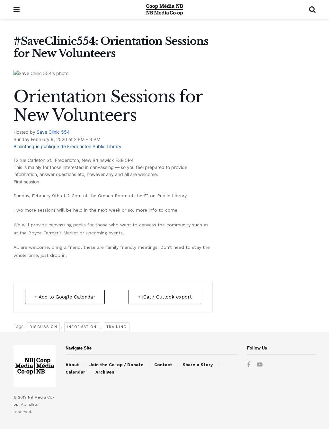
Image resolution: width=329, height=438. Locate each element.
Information (82, 327)
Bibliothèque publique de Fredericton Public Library (67, 146)
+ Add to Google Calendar (64, 297)
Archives (104, 372)
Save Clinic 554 (53, 132)
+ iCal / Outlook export (165, 297)
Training (116, 327)
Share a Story (197, 364)
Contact (163, 364)
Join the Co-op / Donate (116, 364)
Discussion (43, 327)
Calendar (75, 372)
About (72, 364)
